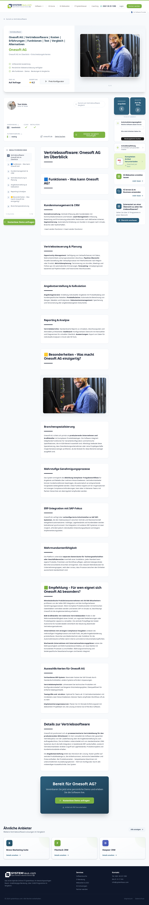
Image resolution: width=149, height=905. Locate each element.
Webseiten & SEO (82, 883)
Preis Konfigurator (56, 81)
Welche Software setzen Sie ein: (131, 124)
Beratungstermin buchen (132, 139)
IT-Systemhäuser (80, 6)
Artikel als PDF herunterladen (76, 807)
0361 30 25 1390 (109, 6)
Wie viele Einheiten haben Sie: (131, 131)
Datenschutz (139, 899)
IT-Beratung (80, 879)
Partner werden (134, 6)
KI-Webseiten (65, 6)
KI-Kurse (52, 6)
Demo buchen (60, 136)
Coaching (95, 6)
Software (38, 6)
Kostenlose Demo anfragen (21, 222)
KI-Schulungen (81, 886)
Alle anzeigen (136, 829)
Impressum (128, 899)
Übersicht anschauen (129, 220)
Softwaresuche (81, 876)
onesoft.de (47, 136)
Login (122, 6)
